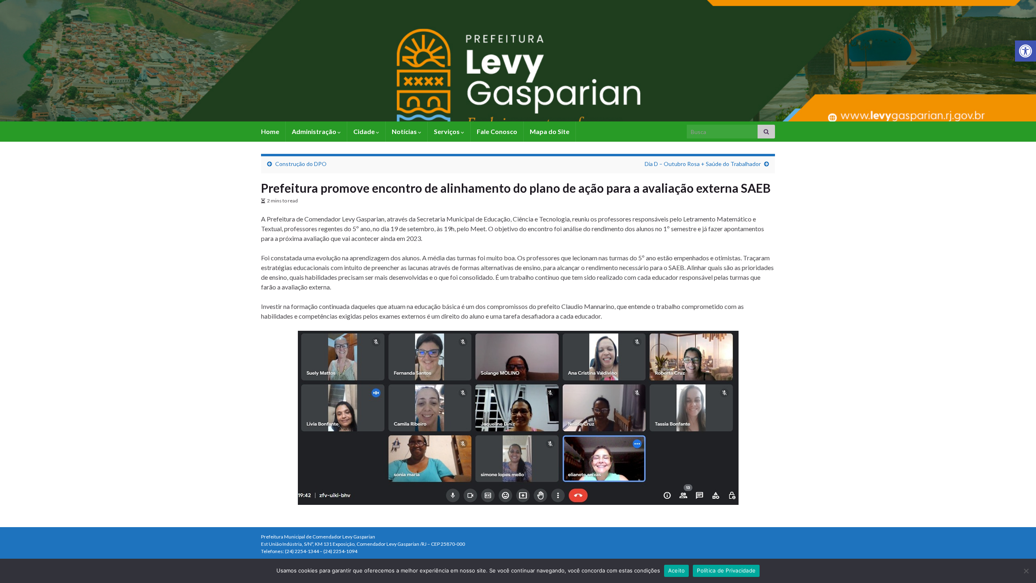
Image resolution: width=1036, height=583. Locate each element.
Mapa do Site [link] (549, 131)
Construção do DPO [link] (301, 163)
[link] (1025, 51)
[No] (1026, 571)
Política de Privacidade (726, 570)
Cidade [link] (364, 131)
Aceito (676, 570)
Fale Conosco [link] (497, 131)
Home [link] (270, 131)
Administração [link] (315, 131)
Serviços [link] (447, 131)
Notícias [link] (405, 131)
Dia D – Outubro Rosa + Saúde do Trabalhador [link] (703, 163)
